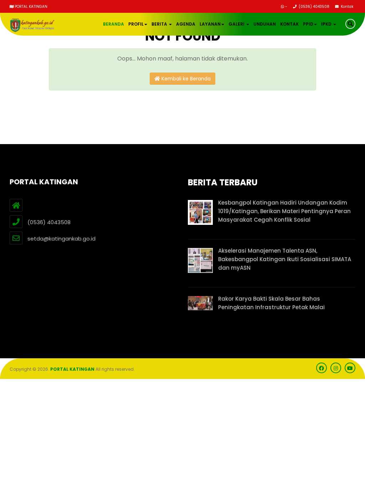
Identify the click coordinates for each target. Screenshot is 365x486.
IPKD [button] (327, 24)
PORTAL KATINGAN (72, 369)
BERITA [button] (159, 24)
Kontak (346, 6)
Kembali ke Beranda (185, 78)
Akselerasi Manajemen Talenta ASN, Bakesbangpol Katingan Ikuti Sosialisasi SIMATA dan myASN (284, 259)
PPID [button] (308, 24)
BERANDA (113, 24)
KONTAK (289, 24)
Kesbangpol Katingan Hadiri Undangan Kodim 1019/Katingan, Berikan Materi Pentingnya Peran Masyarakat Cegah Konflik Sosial (284, 211)
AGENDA (185, 24)
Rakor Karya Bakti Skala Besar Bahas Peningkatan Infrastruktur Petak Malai (271, 303)
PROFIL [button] (136, 24)
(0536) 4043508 (313, 6)
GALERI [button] (237, 24)
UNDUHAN (264, 24)
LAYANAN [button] (210, 24)
